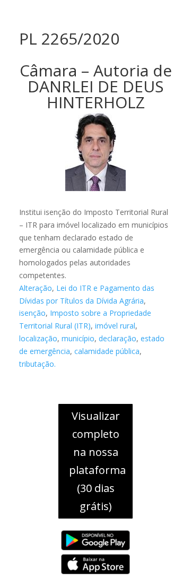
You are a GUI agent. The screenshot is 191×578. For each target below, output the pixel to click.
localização (38, 338)
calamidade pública (107, 351)
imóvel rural (115, 326)
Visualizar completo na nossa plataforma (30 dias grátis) (97, 461)
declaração (117, 338)
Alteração (35, 288)
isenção (32, 313)
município (78, 338)
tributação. (37, 364)
